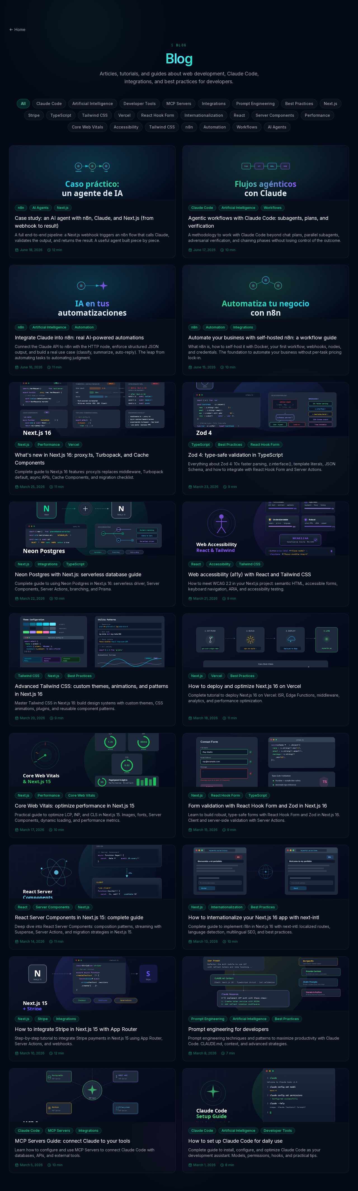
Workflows (247, 127)
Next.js (330, 103)
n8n (189, 127)
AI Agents (277, 127)
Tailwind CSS (95, 115)
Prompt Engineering (255, 103)
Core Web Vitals (87, 127)
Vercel (124, 115)
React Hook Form (157, 115)
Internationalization (204, 115)
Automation (215, 127)
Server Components (275, 115)
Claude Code (49, 103)
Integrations (214, 103)
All (23, 103)
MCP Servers (178, 103)
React (239, 115)
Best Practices (299, 103)
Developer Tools (140, 103)
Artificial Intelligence (92, 103)
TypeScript (60, 115)
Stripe (34, 115)
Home (20, 29)
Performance (317, 115)
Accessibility (126, 127)
